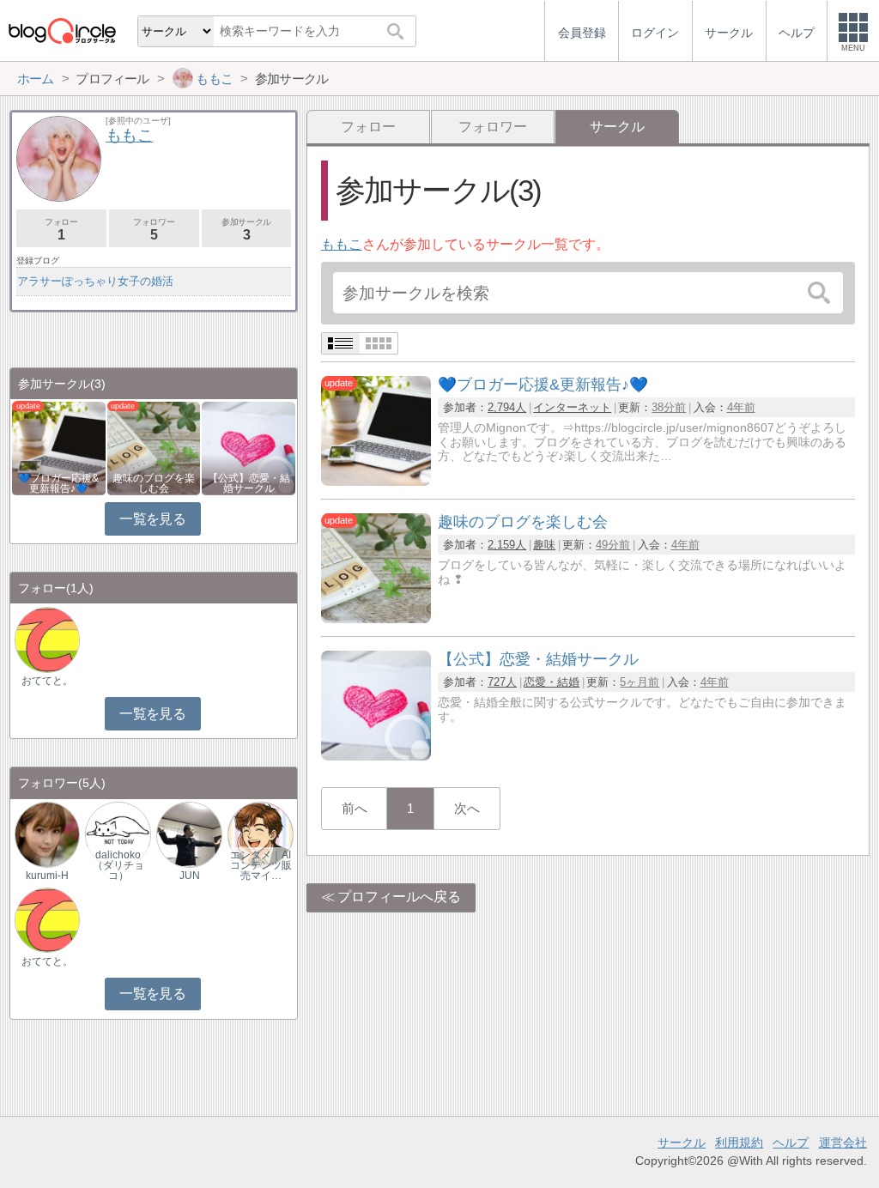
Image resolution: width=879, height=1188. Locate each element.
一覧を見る (152, 519)
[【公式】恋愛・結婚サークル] (376, 756)
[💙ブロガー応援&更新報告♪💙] (376, 481)
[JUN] (188, 833)
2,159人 (507, 544)
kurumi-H (47, 875)
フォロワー (492, 126)
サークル (682, 1142)
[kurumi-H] (47, 833)
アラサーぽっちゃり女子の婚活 (95, 281)
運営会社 (843, 1142)
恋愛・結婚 (551, 682)
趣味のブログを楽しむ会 (153, 483)
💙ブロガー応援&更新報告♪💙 (58, 483)
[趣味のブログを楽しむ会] (376, 618)
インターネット (572, 407)
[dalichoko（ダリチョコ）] (117, 833)
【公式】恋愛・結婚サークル (249, 483)
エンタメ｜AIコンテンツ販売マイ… (261, 865)
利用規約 (739, 1142)
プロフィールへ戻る (399, 896)
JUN (189, 875)
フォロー (368, 126)
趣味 (544, 544)
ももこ (341, 244)
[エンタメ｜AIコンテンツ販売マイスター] (260, 833)
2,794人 (507, 407)
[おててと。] (47, 639)
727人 (502, 682)
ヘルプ (791, 1142)
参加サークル (246, 229)
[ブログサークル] (62, 30)
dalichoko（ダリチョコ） (118, 865)
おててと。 (47, 681)
